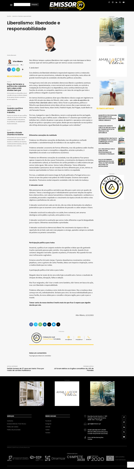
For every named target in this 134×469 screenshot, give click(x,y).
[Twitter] (120, 2)
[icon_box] (96, 417)
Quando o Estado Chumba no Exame (15, 133)
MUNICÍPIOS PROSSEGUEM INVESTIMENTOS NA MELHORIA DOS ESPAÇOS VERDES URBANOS (107, 117)
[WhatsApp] (18, 69)
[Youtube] (123, 2)
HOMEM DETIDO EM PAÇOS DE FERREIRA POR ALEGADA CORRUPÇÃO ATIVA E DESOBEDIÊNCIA (107, 140)
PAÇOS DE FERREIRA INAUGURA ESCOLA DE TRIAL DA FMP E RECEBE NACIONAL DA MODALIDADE (106, 163)
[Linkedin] (116, 2)
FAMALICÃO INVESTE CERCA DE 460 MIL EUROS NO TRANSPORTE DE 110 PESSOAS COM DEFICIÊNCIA (107, 129)
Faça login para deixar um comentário (40, 356)
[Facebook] (109, 2)
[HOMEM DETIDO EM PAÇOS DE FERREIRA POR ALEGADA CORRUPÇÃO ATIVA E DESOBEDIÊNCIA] (121, 140)
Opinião (9, 16)
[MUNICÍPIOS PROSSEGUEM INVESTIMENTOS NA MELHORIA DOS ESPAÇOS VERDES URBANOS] (121, 117)
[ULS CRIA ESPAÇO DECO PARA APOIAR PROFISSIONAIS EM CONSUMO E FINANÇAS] (121, 151)
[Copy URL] (58, 324)
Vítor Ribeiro (18, 61)
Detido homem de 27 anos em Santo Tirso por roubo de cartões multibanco (25, 369)
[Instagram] (112, 2)
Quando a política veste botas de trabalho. (15, 110)
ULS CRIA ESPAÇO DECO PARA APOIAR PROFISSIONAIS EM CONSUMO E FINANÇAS (106, 151)
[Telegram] (54, 324)
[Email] (49, 324)
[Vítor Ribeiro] (10, 61)
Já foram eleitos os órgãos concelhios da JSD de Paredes (74, 369)
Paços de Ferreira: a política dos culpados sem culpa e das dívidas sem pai (16, 87)
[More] (23, 69)
